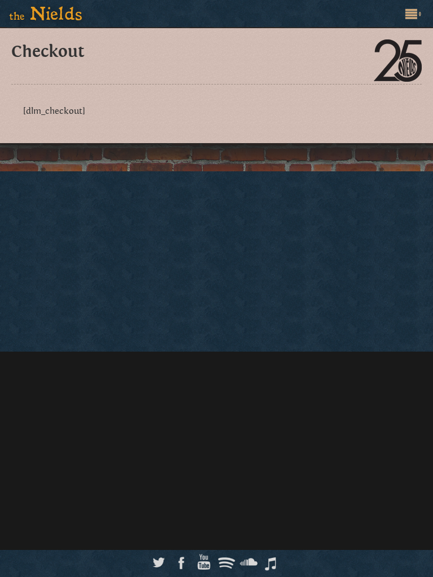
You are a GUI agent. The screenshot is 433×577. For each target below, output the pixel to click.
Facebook (181, 559)
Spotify (226, 559)
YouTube (204, 559)
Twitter (159, 559)
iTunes (271, 559)
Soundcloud (249, 559)
